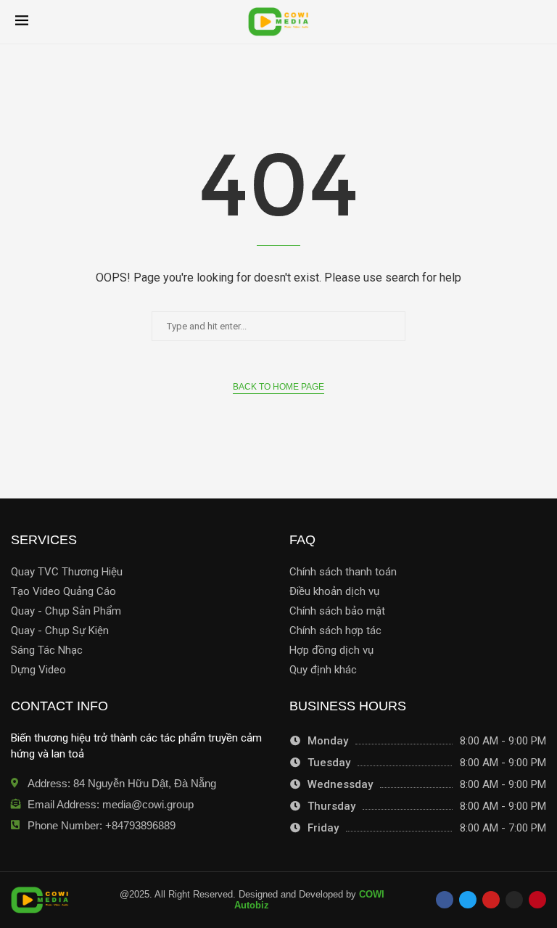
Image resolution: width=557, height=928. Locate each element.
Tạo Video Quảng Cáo (63, 591)
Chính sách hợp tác (335, 630)
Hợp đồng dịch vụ (331, 650)
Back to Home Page (278, 387)
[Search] (534, 22)
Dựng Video (38, 670)
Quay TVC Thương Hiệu (67, 572)
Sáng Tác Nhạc (47, 650)
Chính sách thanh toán (343, 572)
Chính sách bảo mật (337, 611)
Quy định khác (323, 670)
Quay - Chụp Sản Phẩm (66, 611)
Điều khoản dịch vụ (334, 591)
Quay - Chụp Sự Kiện (60, 630)
